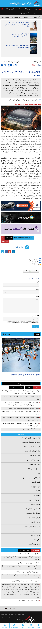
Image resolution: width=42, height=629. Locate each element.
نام (38, 282)
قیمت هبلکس (35, 504)
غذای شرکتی (36, 482)
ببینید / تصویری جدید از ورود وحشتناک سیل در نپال (24, 408)
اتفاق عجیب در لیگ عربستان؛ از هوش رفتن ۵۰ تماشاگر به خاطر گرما (20, 576)
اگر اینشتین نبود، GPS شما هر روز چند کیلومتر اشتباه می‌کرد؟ (17, 46)
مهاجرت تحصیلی (34, 500)
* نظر (37, 297)
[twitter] (2, 251)
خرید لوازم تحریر (34, 455)
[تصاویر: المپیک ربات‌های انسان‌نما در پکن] (21, 355)
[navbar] (40, 9)
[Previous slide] (9, 334)
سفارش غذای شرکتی (33, 513)
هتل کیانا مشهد (34, 464)
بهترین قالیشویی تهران (32, 526)
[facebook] (6, 251)
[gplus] (9, 251)
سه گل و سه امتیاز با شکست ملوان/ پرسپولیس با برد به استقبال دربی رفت (20, 567)
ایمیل (37, 289)
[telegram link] (10, 608)
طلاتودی (37, 495)
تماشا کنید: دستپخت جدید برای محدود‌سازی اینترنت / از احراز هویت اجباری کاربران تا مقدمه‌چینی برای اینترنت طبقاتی (20, 403)
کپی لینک (5, 241)
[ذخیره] (9, 65)
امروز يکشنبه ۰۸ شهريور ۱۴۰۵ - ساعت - (26, 9)
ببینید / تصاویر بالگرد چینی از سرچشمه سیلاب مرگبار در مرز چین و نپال (20, 397)
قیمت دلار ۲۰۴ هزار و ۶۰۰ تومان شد (29, 429)
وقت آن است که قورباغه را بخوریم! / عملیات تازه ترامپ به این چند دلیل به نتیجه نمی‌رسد (20, 418)
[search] (2, 9)
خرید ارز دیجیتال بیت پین (31, 442)
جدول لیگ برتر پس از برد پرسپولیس (28, 563)
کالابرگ (37, 491)
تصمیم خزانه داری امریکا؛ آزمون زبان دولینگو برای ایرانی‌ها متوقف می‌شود (20, 412)
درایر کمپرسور (35, 486)
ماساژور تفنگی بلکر (34, 469)
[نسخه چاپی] (2, 65)
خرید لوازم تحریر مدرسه (32, 446)
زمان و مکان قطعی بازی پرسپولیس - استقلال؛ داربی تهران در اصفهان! (20, 558)
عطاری (38, 473)
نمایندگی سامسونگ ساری (31, 477)
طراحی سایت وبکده (33, 517)
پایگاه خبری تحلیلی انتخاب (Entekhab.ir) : (27, 104)
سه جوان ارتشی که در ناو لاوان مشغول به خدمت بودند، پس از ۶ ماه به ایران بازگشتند (20, 424)
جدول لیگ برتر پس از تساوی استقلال (28, 600)
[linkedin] (13, 251)
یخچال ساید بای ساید (32, 451)
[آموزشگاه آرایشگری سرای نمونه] (21, 229)
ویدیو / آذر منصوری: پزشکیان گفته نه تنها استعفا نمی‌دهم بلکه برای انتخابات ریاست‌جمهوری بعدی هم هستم (20, 392)
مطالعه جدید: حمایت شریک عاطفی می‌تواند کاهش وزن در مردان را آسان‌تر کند (17, 24)
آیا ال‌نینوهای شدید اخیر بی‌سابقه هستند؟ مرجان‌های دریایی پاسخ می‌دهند (19, 36)
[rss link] (14, 608)
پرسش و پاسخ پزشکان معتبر (30, 437)
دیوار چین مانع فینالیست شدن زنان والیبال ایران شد (24, 553)
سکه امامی (36, 531)
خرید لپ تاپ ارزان (33, 460)
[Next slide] (3, 334)
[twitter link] (6, 608)
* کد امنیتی (35, 316)
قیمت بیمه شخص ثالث (32, 508)
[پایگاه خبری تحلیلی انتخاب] (37, 3)
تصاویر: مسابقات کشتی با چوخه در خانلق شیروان (25, 581)
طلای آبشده (36, 540)
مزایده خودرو (35, 522)
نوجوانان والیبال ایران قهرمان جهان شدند (27, 572)
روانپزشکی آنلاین (34, 544)
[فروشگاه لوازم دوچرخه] (21, 217)
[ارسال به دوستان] (5, 65)
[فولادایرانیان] (21, 205)
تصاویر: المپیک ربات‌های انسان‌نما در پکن (25, 374)
